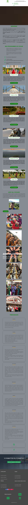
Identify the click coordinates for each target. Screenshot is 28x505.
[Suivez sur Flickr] (11, 489)
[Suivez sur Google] (7, 489)
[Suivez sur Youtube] (10, 489)
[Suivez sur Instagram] (8, 489)
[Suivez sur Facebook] (5, 489)
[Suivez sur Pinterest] (12, 489)
